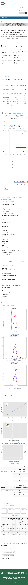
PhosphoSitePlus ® (8, 75)
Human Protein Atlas (20, 75)
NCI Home (4, 572)
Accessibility (11, 572)
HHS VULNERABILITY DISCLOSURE (12, 573)
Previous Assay (20, 47)
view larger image (14, 334)
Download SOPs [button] (7, 549)
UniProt (5, 73)
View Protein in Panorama (9, 555)
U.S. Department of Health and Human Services (13, 577)
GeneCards (6, 76)
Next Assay (18, 49)
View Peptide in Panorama (9, 552)
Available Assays (22, 51)
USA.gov (21, 579)
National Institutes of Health (13, 578)
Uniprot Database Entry (8, 121)
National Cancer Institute (11, 579)
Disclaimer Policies (20, 572)
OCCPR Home (24, 573)
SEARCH (26, 13)
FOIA (2, 573)
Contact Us (22, 7)
